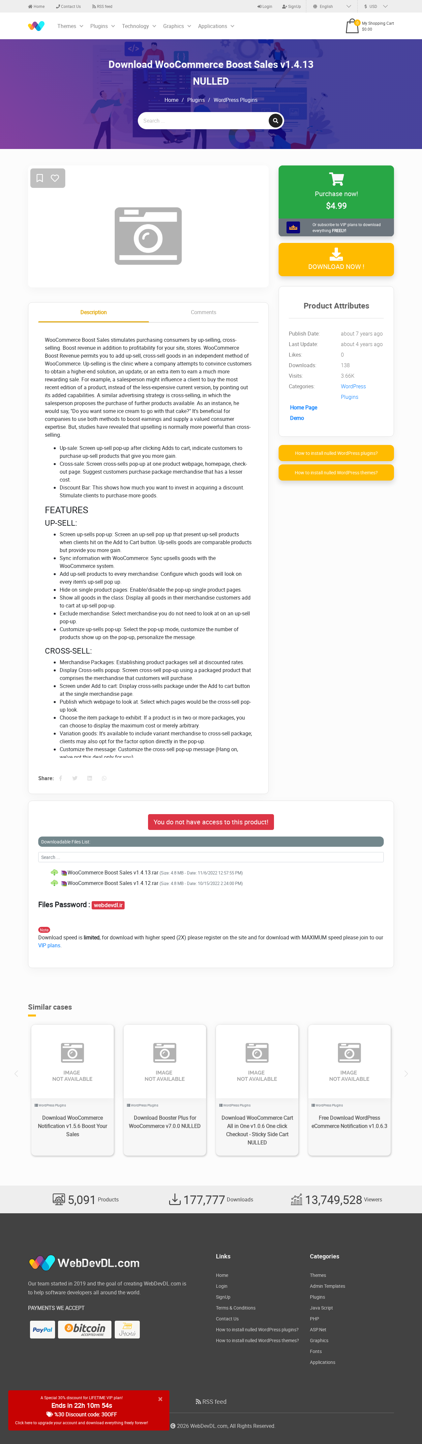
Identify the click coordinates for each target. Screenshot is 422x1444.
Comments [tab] (203, 312)
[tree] (211, 877)
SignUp (294, 6)
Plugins (99, 26)
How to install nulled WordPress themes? (336, 473)
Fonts (316, 1351)
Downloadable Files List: (65, 842)
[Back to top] (404, 1426)
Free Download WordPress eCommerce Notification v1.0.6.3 (349, 1122)
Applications (212, 26)
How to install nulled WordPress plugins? (336, 453)
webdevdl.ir (108, 905)
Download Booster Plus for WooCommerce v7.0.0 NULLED (165, 1122)
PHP (314, 1318)
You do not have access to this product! (211, 821)
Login (266, 6)
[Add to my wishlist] (40, 178)
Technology (135, 26)
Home (39, 6)
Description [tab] (93, 312)
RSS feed (104, 6)
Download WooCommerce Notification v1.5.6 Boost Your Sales (72, 1126)
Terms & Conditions (236, 1308)
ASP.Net (318, 1329)
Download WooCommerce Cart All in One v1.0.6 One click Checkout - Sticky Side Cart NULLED (257, 1130)
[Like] (55, 178)
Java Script (321, 1308)
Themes (66, 26)
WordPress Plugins (235, 99)
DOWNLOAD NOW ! (336, 266)
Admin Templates (327, 1286)
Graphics (173, 26)
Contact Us (70, 6)
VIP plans (49, 945)
